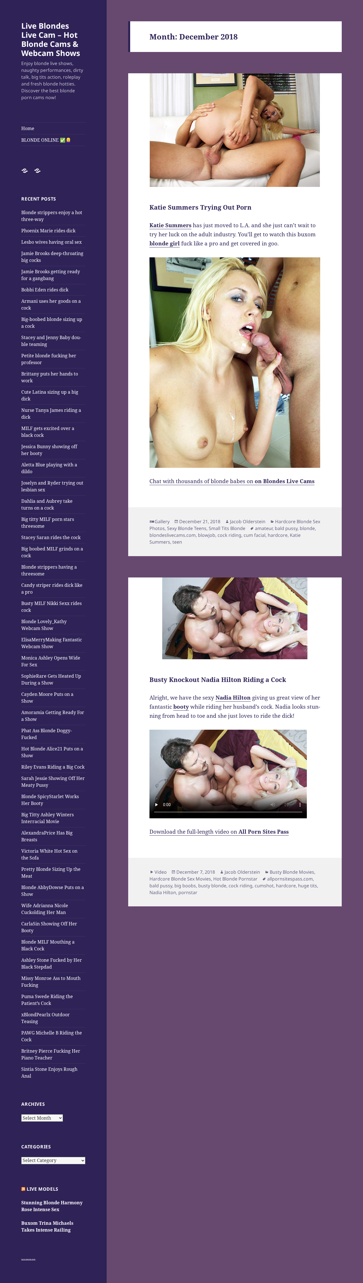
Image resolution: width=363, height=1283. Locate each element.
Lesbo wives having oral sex (51, 242)
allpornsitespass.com (290, 879)
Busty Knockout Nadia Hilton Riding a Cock (217, 679)
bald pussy (286, 528)
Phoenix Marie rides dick (48, 231)
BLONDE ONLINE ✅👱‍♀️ (46, 140)
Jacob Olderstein (247, 521)
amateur (264, 528)
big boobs (185, 886)
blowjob (206, 535)
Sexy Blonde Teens (186, 528)
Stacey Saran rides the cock (51, 537)
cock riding (229, 535)
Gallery (162, 521)
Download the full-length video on (219, 831)
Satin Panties (32, 1259)
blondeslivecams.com (172, 535)
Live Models (42, 1189)
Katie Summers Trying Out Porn (200, 207)
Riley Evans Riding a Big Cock (53, 767)
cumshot (264, 886)
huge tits (307, 886)
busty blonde (212, 886)
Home (27, 128)
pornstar (187, 892)
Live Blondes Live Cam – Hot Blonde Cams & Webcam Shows (50, 39)
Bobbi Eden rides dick (44, 290)
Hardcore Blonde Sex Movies (180, 879)
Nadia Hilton (162, 892)
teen (177, 542)
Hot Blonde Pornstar (235, 879)
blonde (307, 528)
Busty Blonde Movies (292, 872)
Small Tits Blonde (227, 528)
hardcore (278, 535)
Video (161, 872)
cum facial (254, 535)
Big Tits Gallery (25, 1259)
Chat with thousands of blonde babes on (232, 481)
